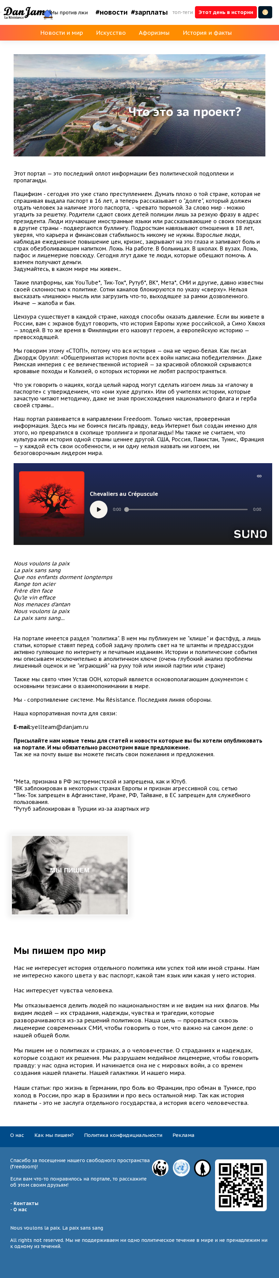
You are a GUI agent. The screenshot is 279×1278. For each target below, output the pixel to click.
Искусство (111, 32)
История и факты (207, 32)
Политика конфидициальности (123, 1135)
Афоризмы (154, 32)
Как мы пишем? (54, 1135)
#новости (112, 12)
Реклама (184, 1135)
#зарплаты (149, 12)
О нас (17, 1135)
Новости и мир (61, 32)
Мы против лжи (69, 13)
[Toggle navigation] (0, 12)
